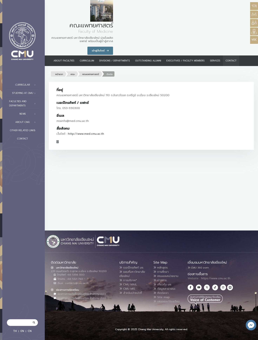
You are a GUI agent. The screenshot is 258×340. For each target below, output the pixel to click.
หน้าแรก (59, 74)
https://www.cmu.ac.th (215, 278)
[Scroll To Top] (251, 336)
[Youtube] (199, 287)
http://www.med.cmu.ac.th (86, 134)
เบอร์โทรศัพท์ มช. (133, 268)
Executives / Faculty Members (185, 60)
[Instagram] (223, 287)
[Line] (230, 287)
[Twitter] (207, 287)
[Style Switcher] (254, 14)
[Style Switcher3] (254, 6)
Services (215, 60)
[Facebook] (190, 287)
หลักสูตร (162, 268)
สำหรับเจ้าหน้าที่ (132, 293)
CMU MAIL (129, 284)
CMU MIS (128, 289)
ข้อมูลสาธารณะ (165, 289)
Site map (163, 297)
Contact (22, 139)
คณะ (73, 74)
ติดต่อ (110, 74)
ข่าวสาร (161, 280)
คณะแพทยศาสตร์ (90, 74)
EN (22, 331)
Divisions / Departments (114, 60)
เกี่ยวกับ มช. (164, 284)
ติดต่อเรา (162, 293)
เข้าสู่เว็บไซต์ (98, 50)
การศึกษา (162, 272)
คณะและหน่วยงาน (167, 276)
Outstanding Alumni (148, 60)
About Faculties (64, 60)
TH (15, 331)
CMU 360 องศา (199, 268)
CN (30, 331)
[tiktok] (215, 287)
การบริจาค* (129, 280)
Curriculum (87, 60)
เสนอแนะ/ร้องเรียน (168, 301)
